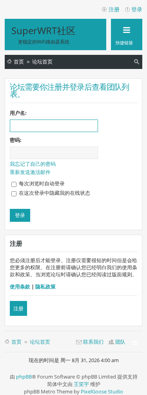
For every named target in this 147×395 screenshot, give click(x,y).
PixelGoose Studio (102, 391)
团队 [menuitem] (120, 341)
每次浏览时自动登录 (41, 183)
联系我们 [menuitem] (93, 341)
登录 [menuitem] (136, 9)
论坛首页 (42, 61)
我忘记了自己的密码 (33, 163)
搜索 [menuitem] (137, 63)
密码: (16, 139)
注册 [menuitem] (114, 9)
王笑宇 (81, 384)
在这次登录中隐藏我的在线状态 (54, 192)
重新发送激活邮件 (30, 172)
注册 (18, 308)
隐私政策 (45, 286)
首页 (19, 61)
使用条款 (20, 286)
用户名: (18, 112)
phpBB (24, 376)
